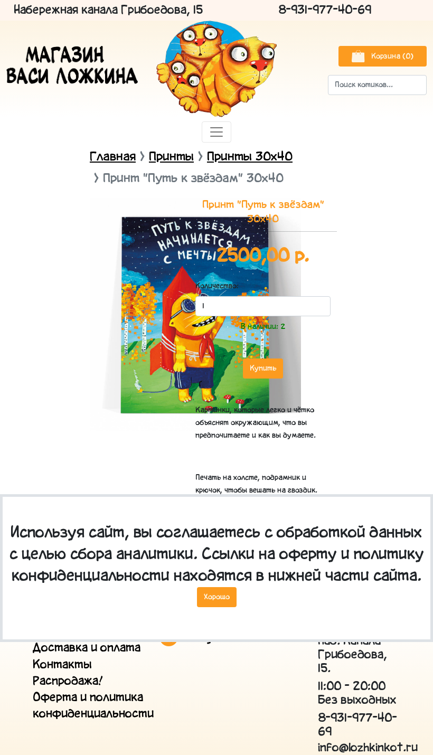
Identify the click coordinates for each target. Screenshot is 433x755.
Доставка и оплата (86, 648)
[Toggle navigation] (216, 132)
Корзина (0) (391, 56)
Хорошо (217, 597)
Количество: (210, 286)
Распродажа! (68, 681)
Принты (171, 157)
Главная (113, 157)
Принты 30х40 (250, 157)
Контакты (62, 665)
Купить (263, 368)
